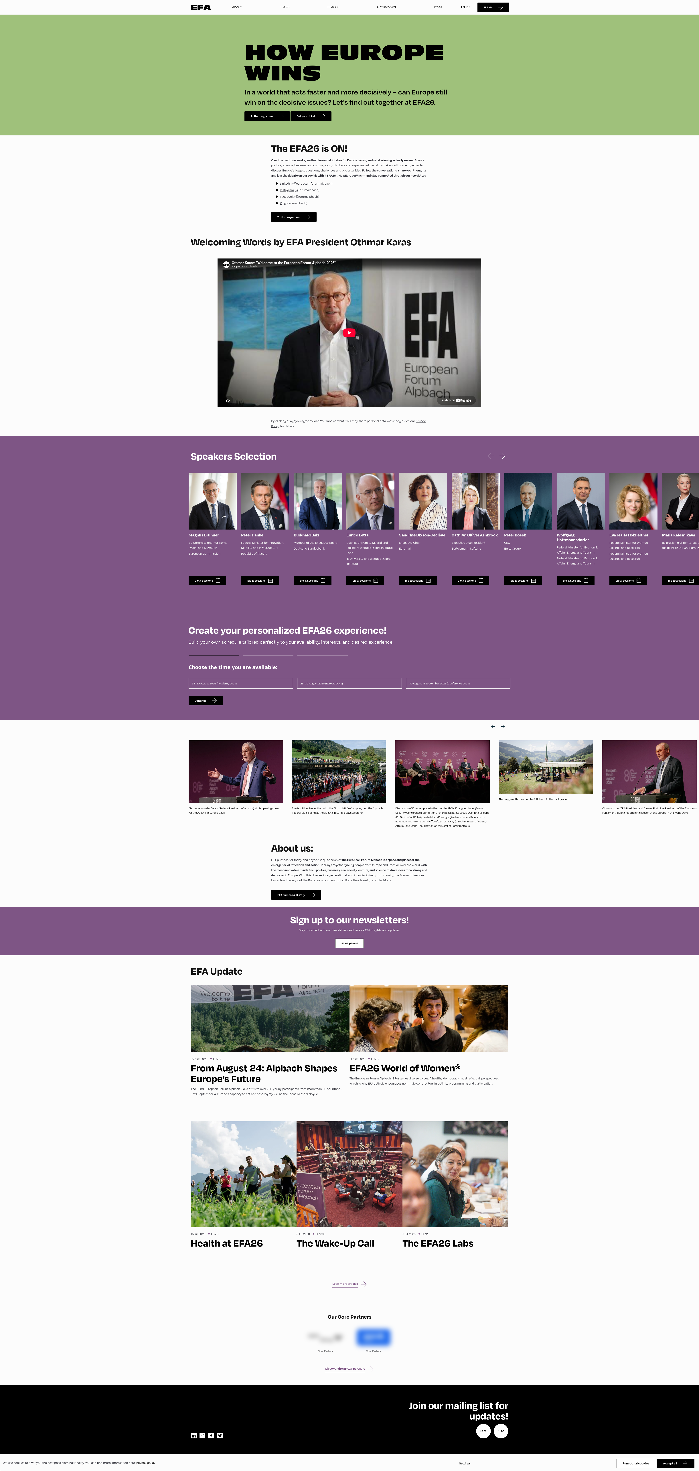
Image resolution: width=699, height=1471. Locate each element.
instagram (202, 1435)
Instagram (287, 190)
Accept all (670, 1463)
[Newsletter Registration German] (501, 1431)
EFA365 (333, 7)
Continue (200, 700)
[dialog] (349, 1462)
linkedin (194, 1435)
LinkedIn (286, 183)
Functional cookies (636, 1463)
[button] (491, 456)
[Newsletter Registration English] (483, 1431)
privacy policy (145, 1463)
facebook (211, 1435)
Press (438, 7)
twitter (220, 1435)
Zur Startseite (201, 7)
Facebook (287, 196)
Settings (465, 1463)
